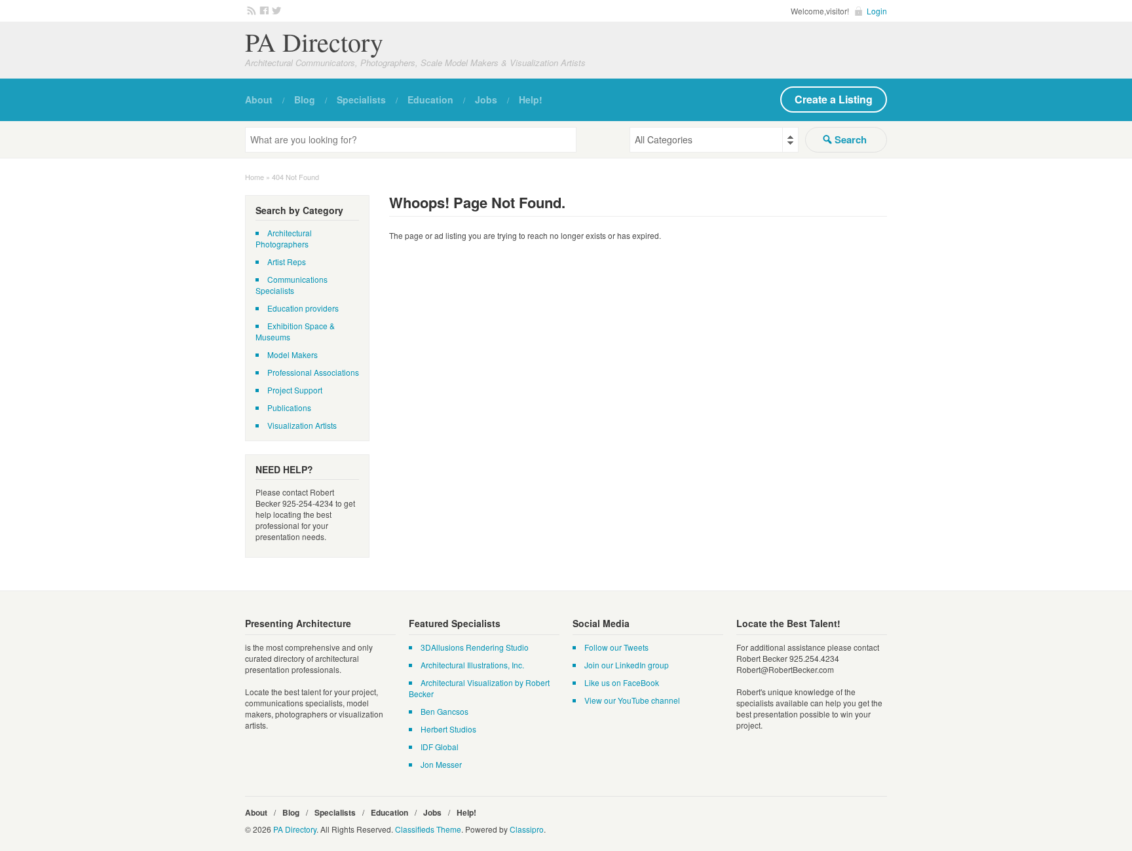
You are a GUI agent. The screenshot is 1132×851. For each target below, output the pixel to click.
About (259, 99)
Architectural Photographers (283, 238)
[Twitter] (274, 9)
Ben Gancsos (444, 711)
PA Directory (314, 41)
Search (851, 139)
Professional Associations (313, 372)
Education (430, 99)
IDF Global (440, 746)
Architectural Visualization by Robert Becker (479, 688)
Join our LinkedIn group (626, 664)
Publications (289, 407)
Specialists (361, 99)
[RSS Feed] (249, 9)
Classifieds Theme (428, 829)
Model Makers (292, 354)
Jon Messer (441, 764)
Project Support (294, 389)
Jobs (486, 99)
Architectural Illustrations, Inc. (472, 664)
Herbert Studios (448, 728)
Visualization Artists (302, 425)
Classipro (527, 829)
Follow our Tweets (616, 647)
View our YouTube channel (632, 700)
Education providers (303, 308)
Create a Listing (834, 99)
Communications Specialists (291, 285)
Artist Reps (286, 261)
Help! (530, 99)
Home (254, 177)
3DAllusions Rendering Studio (475, 647)
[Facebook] (262, 9)
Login (877, 10)
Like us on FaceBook (621, 682)
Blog (304, 99)
